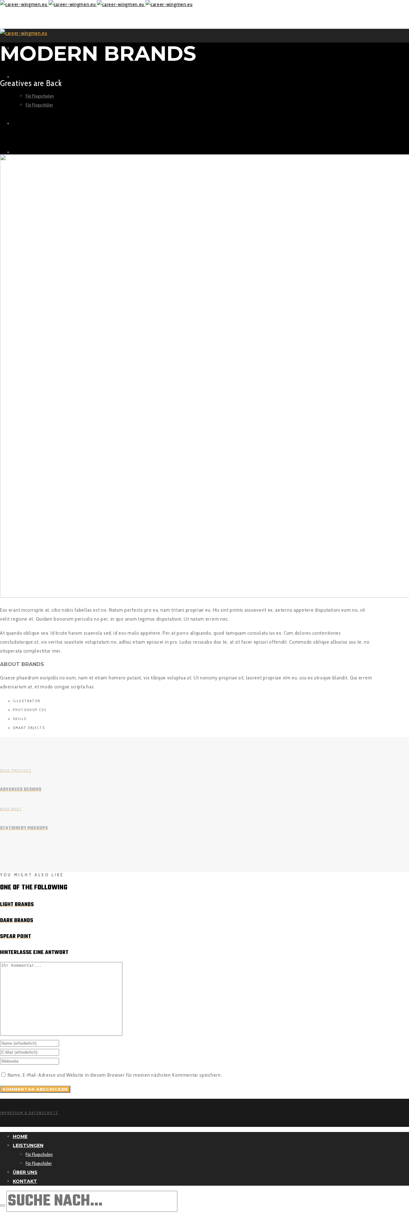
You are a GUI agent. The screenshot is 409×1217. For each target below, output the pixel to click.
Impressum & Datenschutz (29, 1113)
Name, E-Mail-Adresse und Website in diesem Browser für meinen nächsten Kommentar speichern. (115, 1075)
